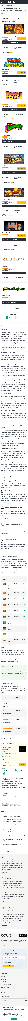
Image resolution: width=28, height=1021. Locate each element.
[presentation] (26, 672)
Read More (21, 1015)
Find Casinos (21, 39)
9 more (3, 800)
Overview (5, 325)
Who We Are (4, 976)
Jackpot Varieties (12, 325)
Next (20, 317)
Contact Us (3, 979)
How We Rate (4, 981)
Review (9, 765)
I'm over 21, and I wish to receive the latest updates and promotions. (14, 961)
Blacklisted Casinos (5, 987)
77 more (19, 805)
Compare (4, 765)
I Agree (14, 1019)
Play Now (22, 764)
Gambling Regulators (6, 984)
